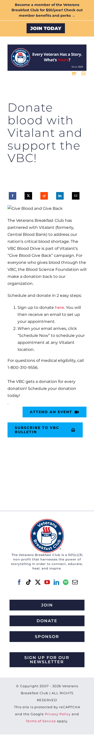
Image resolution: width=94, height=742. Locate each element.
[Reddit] (44, 196)
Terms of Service (41, 721)
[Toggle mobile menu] (83, 73)
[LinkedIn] (60, 196)
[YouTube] (47, 582)
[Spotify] (65, 582)
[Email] (76, 196)
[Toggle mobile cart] (73, 73)
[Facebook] (13, 196)
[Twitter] (38, 582)
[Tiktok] (28, 582)
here (59, 307)
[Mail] (75, 582)
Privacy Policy (58, 714)
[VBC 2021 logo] (47, 520)
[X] (28, 196)
